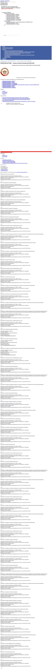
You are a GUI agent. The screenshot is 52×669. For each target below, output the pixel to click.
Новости (4, 59)
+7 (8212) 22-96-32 (4, 169)
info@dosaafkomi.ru (4, 170)
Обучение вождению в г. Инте (12, 16)
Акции (3, 46)
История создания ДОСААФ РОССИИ (12, 53)
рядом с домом (7, 21)
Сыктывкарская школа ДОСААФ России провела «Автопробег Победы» (19, 55)
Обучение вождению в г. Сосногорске (13, 19)
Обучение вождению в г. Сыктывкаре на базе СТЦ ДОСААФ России (19, 22)
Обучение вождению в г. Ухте (8, 86)
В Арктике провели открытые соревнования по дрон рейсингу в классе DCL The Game (18, 101)
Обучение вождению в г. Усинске (12, 23)
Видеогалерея (7, 57)
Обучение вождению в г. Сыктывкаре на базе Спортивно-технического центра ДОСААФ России (20, 84)
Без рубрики (4, 92)
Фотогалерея (7, 56)
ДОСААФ (4, 49)
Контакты (4, 58)
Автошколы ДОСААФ (6, 12)
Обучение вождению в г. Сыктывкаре (13, 20)
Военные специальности (7, 48)
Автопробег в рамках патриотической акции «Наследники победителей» (16, 98)
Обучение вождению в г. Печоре (12, 18)
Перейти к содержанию (4, 0)
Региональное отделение (7, 47)
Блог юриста (4, 93)
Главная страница (3, 61)
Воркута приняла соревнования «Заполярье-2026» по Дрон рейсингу (15, 97)
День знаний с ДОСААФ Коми (8, 100)
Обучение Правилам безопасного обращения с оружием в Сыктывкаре (19, 51)
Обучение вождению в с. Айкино (12, 14)
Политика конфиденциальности (21, 172)
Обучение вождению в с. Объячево (13, 17)
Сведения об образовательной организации (13, 50)
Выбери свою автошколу (9, 13)
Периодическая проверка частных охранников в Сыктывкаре (17, 52)
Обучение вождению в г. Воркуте (12, 15)
